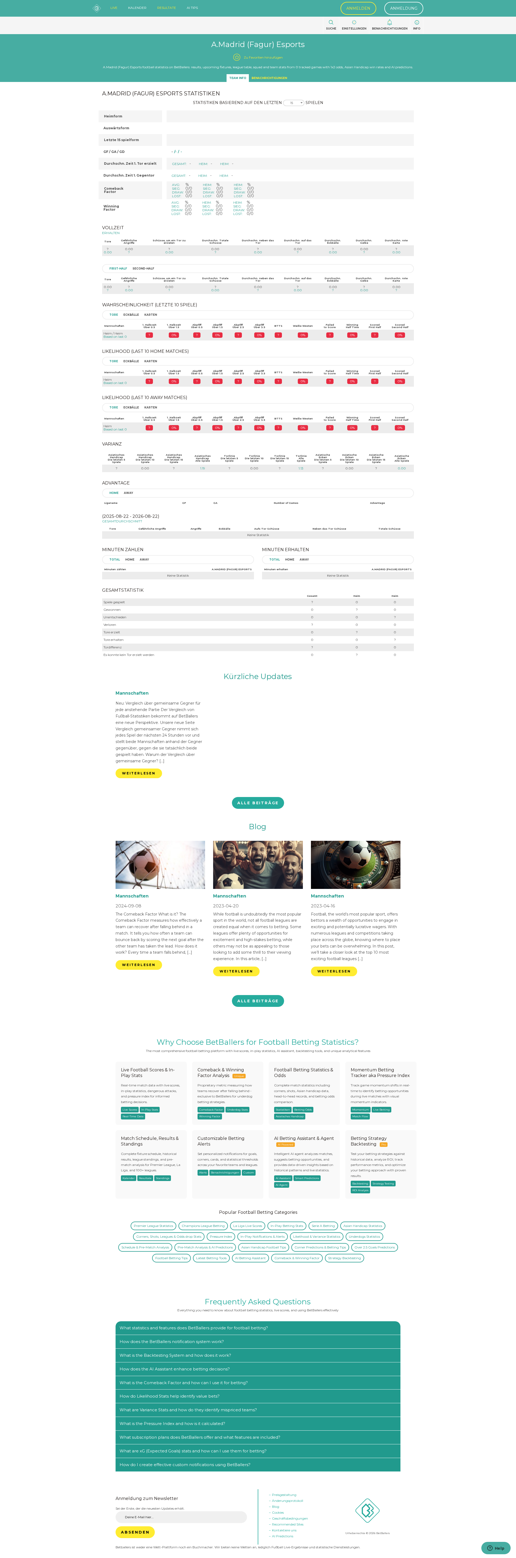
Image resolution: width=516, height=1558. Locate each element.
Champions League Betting (203, 1226)
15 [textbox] (291, 103)
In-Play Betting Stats (287, 1226)
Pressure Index (221, 1236)
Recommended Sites (287, 1524)
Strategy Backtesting (344, 1258)
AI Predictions (282, 1536)
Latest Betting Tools (211, 1258)
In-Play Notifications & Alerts (263, 1236)
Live (113, 7)
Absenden (135, 1532)
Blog (257, 826)
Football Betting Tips (171, 1258)
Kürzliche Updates (258, 676)
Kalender (137, 7)
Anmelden (358, 8)
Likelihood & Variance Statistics (316, 1236)
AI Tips (192, 7)
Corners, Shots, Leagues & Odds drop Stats (168, 1236)
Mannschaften (132, 693)
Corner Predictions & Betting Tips (320, 1247)
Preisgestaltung (284, 1495)
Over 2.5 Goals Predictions (374, 1247)
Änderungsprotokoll (287, 1501)
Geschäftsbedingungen (290, 1518)
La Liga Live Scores (247, 1226)
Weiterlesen (139, 773)
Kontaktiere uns (284, 1530)
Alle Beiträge (258, 802)
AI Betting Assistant (250, 1258)
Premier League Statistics (153, 1226)
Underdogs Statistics (364, 1236)
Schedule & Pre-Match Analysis (145, 1247)
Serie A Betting (323, 1226)
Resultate (166, 7)
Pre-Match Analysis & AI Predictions (205, 1247)
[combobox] (293, 103)
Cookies (278, 1512)
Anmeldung (403, 8)
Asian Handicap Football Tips (263, 1247)
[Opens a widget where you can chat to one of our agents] (496, 1548)
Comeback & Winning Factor (297, 1258)
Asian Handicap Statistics (362, 1226)
